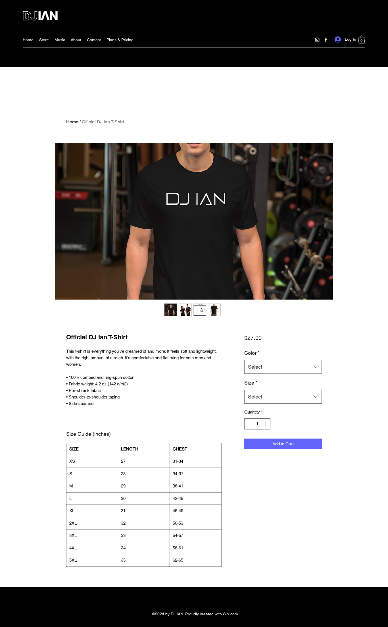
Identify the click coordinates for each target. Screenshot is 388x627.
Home (72, 121)
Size (250, 383)
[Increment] (266, 424)
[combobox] (283, 367)
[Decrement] (249, 424)
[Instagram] (317, 40)
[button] (361, 40)
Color (252, 353)
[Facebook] (326, 40)
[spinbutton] (257, 424)
